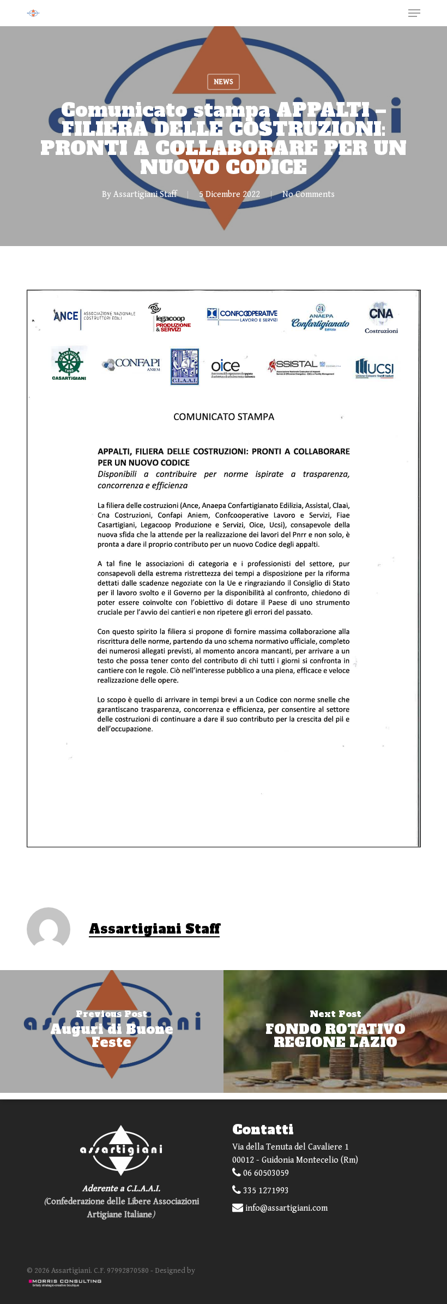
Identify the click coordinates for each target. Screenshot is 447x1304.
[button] (414, 13)
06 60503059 (265, 1173)
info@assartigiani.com (285, 1208)
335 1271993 (265, 1191)
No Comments (308, 194)
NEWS (223, 81)
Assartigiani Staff (145, 194)
